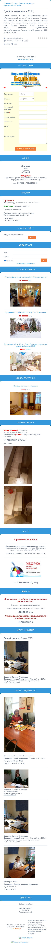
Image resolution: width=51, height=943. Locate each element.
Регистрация (23, 59)
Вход (31, 59)
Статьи (14, 3)
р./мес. (25, 350)
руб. (25, 281)
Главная (7, 3)
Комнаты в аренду (25, 3)
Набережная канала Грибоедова (25, 386)
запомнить (9, 260)
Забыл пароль (21, 263)
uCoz (12, 928)
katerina (9, 41)
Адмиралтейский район (12, 5)
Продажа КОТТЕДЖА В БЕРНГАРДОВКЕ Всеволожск (25, 312)
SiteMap (18, 928)
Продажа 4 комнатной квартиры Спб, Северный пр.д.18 (25, 277)
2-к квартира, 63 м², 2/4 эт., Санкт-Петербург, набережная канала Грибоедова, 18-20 (25, 345)
